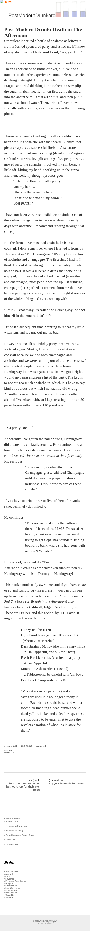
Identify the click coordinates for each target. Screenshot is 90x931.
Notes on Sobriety (14, 830)
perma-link (41, 746)
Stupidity (9, 895)
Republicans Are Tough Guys (20, 835)
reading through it (67, 226)
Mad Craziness (12, 888)
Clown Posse (12, 844)
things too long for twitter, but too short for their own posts (23, 786)
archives (9, 753)
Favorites (9, 879)
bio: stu (8, 750)
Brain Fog (10, 840)
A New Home (12, 821)
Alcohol (9, 874)
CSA (7, 876)
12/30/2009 (26, 746)
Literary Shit (11, 886)
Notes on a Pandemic (16, 826)
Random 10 (11, 893)
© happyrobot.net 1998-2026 (45, 921)
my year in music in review (66, 783)
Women (9, 897)
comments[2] (10, 746)
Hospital (9, 883)
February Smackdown (15, 881)
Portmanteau (11, 890)
